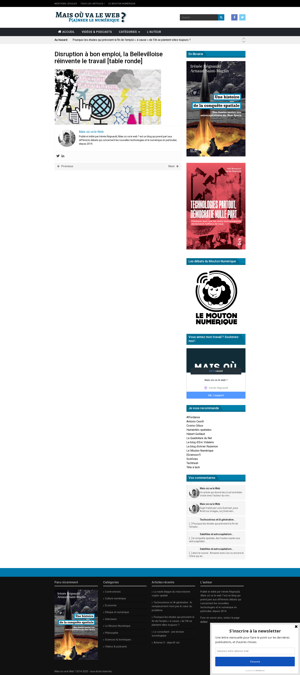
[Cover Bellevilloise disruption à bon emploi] (108, 123)
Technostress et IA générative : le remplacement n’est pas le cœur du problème (172, 606)
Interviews (111, 619)
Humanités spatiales (198, 429)
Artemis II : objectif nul (166, 642)
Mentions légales (66, 3)
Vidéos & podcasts (97, 32)
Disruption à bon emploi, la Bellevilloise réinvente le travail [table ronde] (109, 58)
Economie (110, 605)
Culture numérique (115, 598)
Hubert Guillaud (195, 434)
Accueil (68, 32)
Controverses (113, 591)
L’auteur (154, 32)
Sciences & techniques (118, 639)
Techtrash (192, 463)
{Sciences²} (193, 454)
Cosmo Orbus (194, 425)
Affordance (193, 417)
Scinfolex (192, 459)
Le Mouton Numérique (122, 3)
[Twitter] (58, 156)
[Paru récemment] (76, 658)
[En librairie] (215, 155)
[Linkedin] (62, 156)
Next (171, 166)
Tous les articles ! (93, 3)
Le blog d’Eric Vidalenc (200, 442)
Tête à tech (193, 467)
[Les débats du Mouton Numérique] (215, 326)
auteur (203, 621)
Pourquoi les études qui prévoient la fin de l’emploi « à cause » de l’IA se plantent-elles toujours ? (132, 39)
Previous (67, 166)
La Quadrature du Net (199, 438)
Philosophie (111, 632)
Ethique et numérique (117, 612)
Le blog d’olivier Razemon (202, 446)
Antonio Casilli (195, 421)
